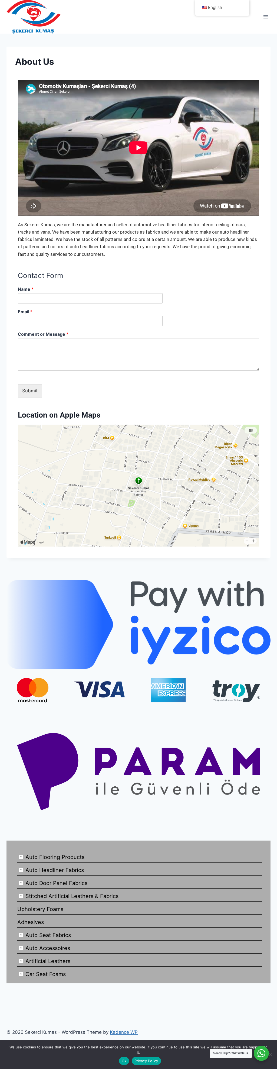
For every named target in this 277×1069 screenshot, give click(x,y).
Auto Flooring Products (54, 857)
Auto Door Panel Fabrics (56, 883)
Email (25, 311)
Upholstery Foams (40, 909)
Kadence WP (124, 1032)
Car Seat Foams (45, 974)
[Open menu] (265, 16)
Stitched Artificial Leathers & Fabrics (71, 896)
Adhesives (30, 922)
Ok (124, 1061)
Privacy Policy (146, 1061)
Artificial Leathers (47, 961)
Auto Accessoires (47, 948)
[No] (270, 1054)
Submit (30, 390)
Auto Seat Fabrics (48, 935)
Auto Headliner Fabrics (54, 870)
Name (26, 289)
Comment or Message (43, 334)
